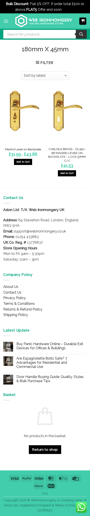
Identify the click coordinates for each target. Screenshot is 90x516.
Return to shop (45, 449)
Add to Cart (23, 161)
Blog (45, 493)
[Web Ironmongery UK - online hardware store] (44, 21)
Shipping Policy (15, 315)
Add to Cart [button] (67, 173)
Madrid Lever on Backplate (23, 149)
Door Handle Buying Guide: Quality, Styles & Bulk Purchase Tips (50, 379)
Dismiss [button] (68, 9)
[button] (6, 21)
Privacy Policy (14, 298)
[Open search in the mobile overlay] (45, 34)
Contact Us (12, 292)
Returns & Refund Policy (22, 309)
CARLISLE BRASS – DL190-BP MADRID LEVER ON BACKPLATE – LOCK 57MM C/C (67, 154)
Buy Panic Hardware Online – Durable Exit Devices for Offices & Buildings (49, 346)
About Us (10, 287)
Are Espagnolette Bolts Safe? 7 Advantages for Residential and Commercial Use (41, 362)
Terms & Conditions (19, 303)
